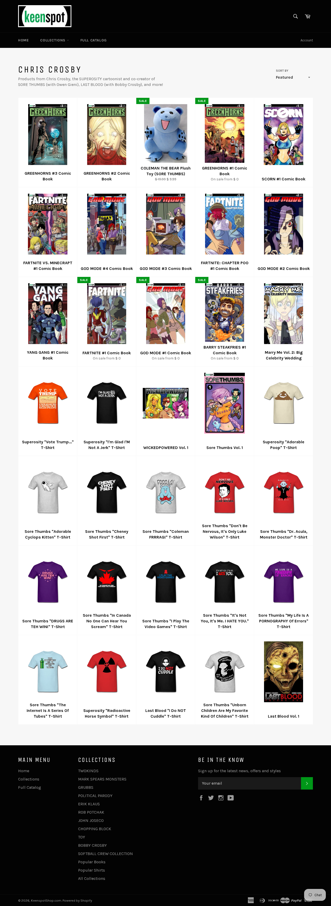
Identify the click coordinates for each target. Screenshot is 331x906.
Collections (53, 40)
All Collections (91, 878)
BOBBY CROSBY (92, 845)
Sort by (282, 70)
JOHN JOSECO (91, 820)
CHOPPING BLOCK (94, 828)
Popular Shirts (91, 870)
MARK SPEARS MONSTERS (102, 779)
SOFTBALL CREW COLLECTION (105, 853)
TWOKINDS (88, 770)
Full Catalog (93, 40)
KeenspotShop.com (46, 900)
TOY (81, 837)
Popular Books (92, 861)
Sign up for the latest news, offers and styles (239, 770)
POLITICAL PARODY (95, 795)
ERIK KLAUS (89, 803)
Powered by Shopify (77, 900)
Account (306, 40)
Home (23, 40)
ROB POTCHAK (91, 812)
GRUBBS (85, 787)
